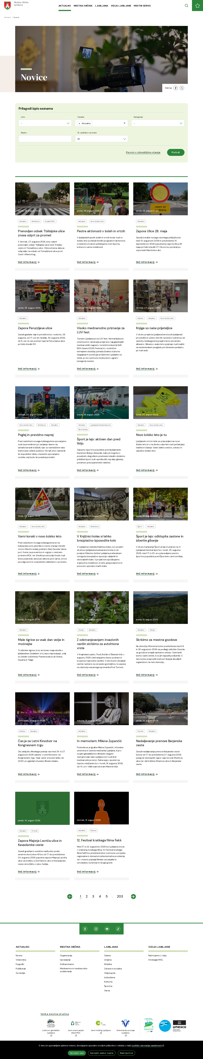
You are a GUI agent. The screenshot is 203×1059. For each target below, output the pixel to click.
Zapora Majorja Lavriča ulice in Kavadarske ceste (40, 843)
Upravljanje (65, 959)
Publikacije (21, 968)
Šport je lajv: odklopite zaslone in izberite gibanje (160, 538)
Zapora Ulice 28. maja (151, 231)
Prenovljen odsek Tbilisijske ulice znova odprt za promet (41, 233)
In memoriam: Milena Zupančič (99, 741)
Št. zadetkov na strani (87, 132)
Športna (108, 986)
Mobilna (108, 964)
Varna (107, 990)
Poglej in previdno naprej (36, 435)
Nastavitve (126, 1053)
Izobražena (109, 977)
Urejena (108, 959)
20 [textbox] (78, 138)
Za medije (20, 973)
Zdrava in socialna (113, 968)
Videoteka (21, 959)
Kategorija (138, 117)
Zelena (107, 955)
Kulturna (108, 981)
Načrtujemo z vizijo (157, 955)
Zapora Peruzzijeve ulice (35, 328)
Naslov (24, 132)
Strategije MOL (155, 959)
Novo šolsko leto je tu (151, 435)
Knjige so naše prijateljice (154, 328)
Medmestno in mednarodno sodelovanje (73, 970)
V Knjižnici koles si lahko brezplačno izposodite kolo (96, 538)
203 (120, 896)
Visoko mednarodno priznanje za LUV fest (101, 330)
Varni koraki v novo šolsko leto (39, 536)
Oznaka (80, 117)
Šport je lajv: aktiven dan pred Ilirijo (98, 441)
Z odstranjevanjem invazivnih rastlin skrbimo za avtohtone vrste (98, 644)
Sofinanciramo (67, 964)
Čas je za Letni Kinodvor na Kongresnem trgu (37, 743)
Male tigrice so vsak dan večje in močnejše (41, 642)
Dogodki (20, 964)
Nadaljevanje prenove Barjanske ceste (159, 743)
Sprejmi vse (77, 1053)
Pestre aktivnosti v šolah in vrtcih (101, 231)
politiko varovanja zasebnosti (147, 1045)
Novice (19, 955)
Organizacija (66, 955)
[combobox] (45, 123)
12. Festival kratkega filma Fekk (99, 840)
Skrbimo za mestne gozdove (156, 640)
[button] (143, 152)
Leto (23, 117)
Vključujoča (109, 973)
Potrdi (176, 152)
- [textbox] (21, 123)
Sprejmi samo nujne (102, 1053)
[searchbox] (94, 122)
